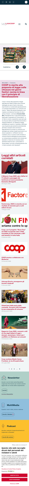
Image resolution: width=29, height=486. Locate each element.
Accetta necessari (14, 479)
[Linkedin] (6, 2)
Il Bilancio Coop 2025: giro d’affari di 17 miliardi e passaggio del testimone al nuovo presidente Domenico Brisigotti (14, 179)
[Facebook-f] (3, 2)
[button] (19, 24)
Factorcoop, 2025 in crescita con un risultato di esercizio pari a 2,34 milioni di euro (14, 206)
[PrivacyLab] (10, 471)
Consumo (12, 83)
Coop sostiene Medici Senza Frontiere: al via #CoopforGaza (13, 360)
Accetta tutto (14, 475)
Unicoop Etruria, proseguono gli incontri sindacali (13, 282)
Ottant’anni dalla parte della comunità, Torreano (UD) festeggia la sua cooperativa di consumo (14, 307)
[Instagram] (13, 2)
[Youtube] (10, 2)
